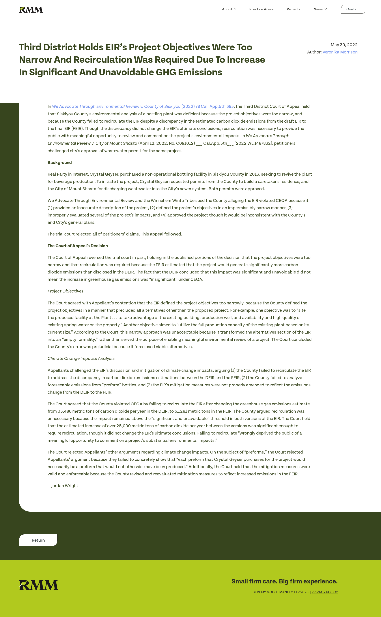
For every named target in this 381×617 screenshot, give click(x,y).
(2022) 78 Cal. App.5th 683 (143, 106)
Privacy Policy (325, 592)
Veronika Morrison (340, 52)
